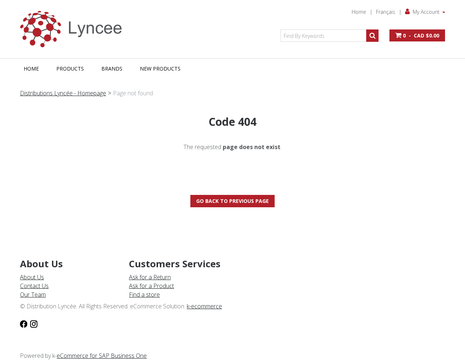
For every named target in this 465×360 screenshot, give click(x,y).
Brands (111, 68)
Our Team (33, 295)
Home (359, 11)
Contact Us (34, 286)
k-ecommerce (204, 306)
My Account (426, 11)
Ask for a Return (150, 277)
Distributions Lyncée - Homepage (63, 93)
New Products (160, 68)
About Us (32, 277)
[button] (417, 35)
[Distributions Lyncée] (74, 29)
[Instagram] (33, 324)
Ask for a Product (151, 286)
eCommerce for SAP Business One (102, 356)
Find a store (144, 295)
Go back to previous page (232, 200)
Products (70, 68)
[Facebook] (23, 324)
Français (385, 11)
